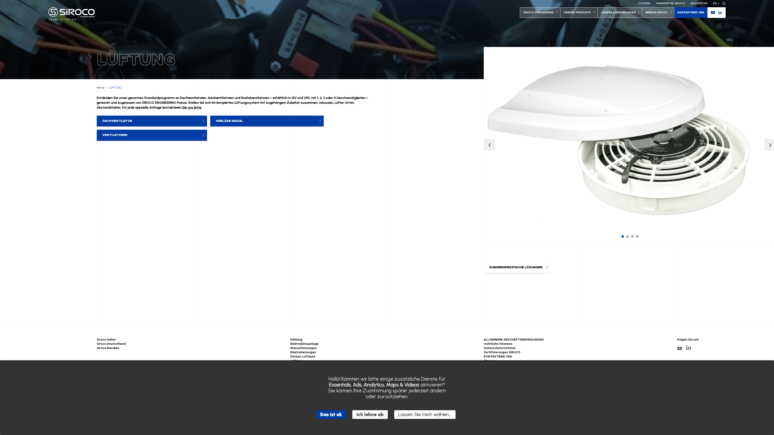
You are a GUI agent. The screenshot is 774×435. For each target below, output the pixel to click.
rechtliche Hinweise (498, 344)
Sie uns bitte (191, 107)
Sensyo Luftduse (302, 356)
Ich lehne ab (370, 414)
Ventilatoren (114, 135)
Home (100, 87)
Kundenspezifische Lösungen (516, 267)
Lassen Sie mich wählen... (425, 414)
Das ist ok (331, 414)
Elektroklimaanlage (304, 344)
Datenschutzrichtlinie (500, 348)
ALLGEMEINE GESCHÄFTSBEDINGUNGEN (514, 339)
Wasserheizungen (303, 348)
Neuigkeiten (699, 3)
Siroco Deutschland (111, 344)
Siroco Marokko (108, 348)
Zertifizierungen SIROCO (502, 352)
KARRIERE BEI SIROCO (670, 3)
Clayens (644, 3)
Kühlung (296, 339)
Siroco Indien (106, 339)
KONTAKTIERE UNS (690, 12)
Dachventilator (117, 120)
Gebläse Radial (229, 120)
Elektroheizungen (303, 352)
